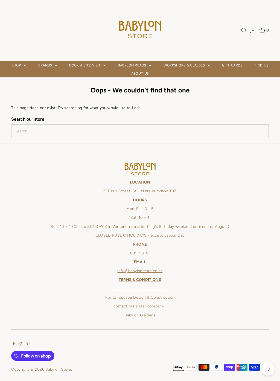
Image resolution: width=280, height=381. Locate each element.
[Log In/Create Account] (252, 30)
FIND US (261, 65)
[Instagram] (20, 344)
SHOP (17, 65)
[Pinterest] (28, 344)
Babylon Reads (133, 65)
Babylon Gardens (139, 315)
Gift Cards (232, 65)
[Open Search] (243, 30)
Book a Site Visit (85, 65)
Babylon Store (58, 369)
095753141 (140, 253)
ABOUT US (140, 73)
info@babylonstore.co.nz (139, 271)
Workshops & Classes (185, 65)
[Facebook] (13, 344)
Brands (45, 65)
